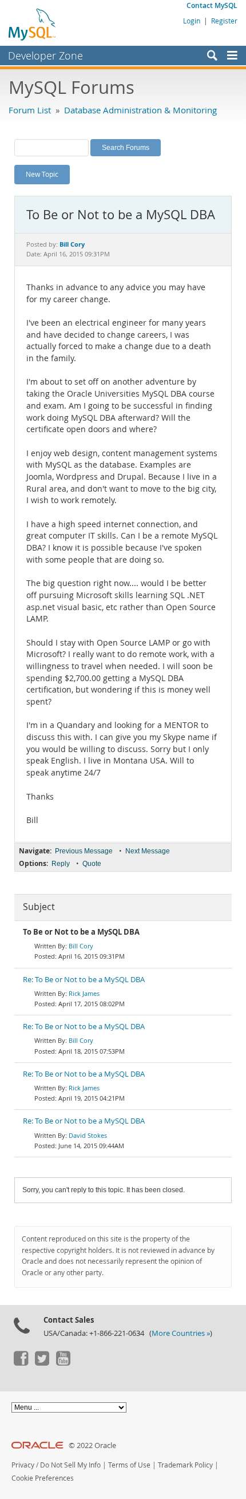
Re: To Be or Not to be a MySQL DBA (84, 979)
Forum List (30, 110)
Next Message (147, 851)
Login (191, 20)
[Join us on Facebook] (20, 1363)
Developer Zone (45, 55)
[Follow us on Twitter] (42, 1363)
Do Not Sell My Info (70, 1465)
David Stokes (88, 1135)
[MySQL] (32, 24)
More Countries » (181, 1333)
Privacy (22, 1465)
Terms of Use (129, 1465)
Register (224, 20)
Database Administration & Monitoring (140, 110)
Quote (91, 864)
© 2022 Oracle (92, 1445)
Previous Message (84, 851)
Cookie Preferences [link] (42, 1478)
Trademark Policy (185, 1465)
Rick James (84, 993)
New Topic (42, 174)
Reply (60, 864)
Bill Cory (81, 946)
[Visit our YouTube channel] (63, 1363)
